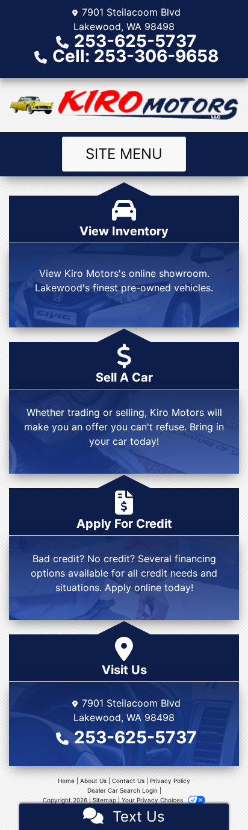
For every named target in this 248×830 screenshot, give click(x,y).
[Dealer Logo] (124, 105)
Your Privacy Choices (153, 800)
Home (66, 780)
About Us (93, 780)
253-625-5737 (135, 41)
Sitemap (104, 800)
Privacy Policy (170, 780)
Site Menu (124, 154)
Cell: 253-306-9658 (135, 56)
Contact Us (128, 780)
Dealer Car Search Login (122, 790)
